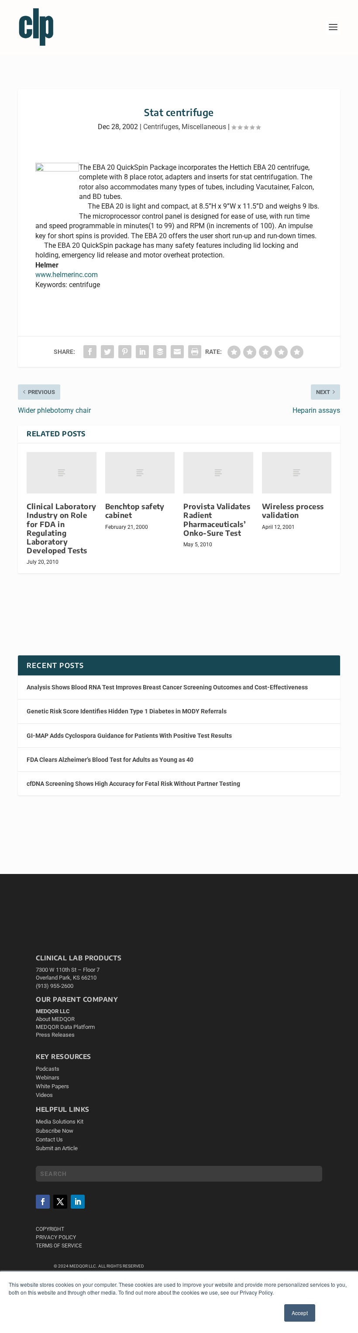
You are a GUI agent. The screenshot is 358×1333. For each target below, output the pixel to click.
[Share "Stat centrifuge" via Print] (194, 351)
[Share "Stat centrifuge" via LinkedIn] (142, 351)
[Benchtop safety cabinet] (140, 473)
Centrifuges (161, 127)
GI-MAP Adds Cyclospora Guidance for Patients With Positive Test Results (129, 735)
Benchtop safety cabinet (135, 511)
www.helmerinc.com (66, 275)
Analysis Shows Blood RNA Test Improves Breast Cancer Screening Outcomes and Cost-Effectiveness (167, 687)
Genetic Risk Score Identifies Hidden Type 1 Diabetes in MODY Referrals (127, 711)
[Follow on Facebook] (43, 1202)
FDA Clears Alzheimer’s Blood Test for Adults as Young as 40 (110, 759)
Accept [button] (300, 1312)
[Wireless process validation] (297, 473)
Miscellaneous (204, 127)
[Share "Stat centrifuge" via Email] (177, 351)
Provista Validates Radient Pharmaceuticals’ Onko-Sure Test (216, 519)
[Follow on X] (60, 1202)
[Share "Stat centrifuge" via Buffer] (160, 351)
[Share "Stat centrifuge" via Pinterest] (125, 351)
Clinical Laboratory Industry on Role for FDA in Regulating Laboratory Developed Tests (61, 528)
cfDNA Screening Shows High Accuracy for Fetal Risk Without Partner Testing (133, 783)
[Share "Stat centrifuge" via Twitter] (107, 351)
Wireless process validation (293, 511)
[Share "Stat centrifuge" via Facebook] (90, 351)
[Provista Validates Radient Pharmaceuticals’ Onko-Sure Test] (218, 473)
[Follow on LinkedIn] (78, 1202)
